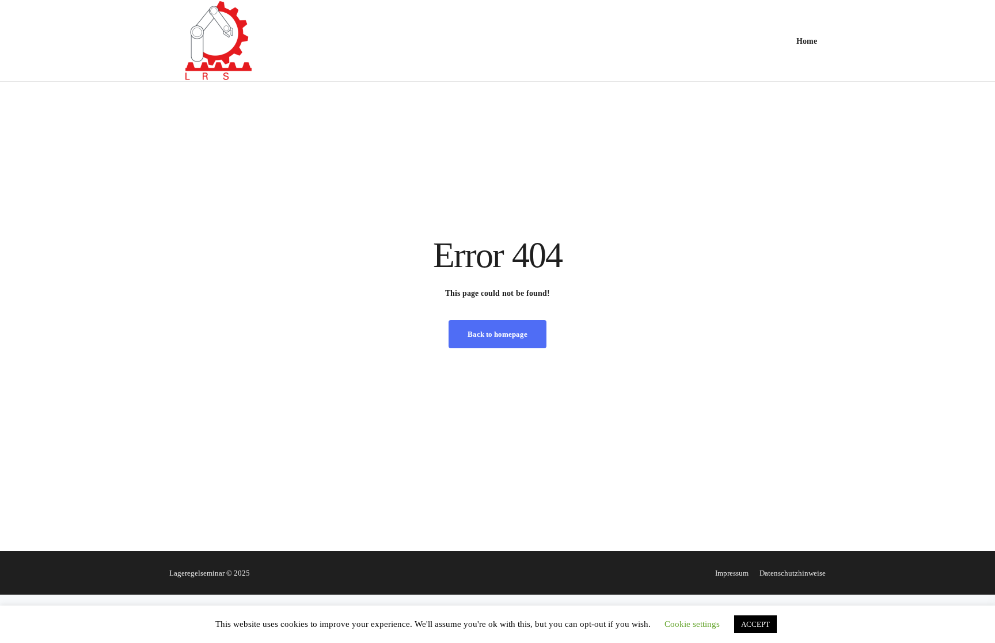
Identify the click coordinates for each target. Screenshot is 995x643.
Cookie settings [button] (692, 624)
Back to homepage (497, 334)
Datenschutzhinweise (792, 573)
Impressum (732, 573)
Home (806, 41)
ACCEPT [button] (755, 624)
